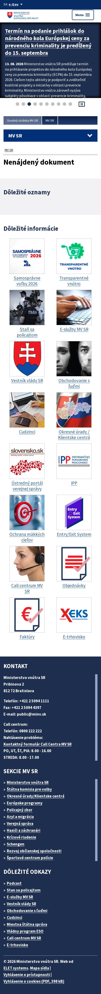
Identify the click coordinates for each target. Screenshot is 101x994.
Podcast (14, 883)
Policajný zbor (19, 809)
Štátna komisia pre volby (29, 789)
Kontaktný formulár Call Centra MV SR (38, 744)
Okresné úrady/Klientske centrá (35, 796)
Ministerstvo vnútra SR (28, 782)
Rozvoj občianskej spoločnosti (34, 850)
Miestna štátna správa (27, 924)
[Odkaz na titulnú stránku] (23, 14)
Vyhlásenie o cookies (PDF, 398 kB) (34, 981)
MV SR (50, 120)
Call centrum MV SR (24, 938)
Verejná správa (20, 823)
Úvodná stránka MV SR (22, 120)
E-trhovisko (17, 944)
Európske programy (25, 803)
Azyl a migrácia (20, 816)
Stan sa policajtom (24, 890)
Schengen (15, 844)
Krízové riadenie (21, 837)
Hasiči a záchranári (23, 830)
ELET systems (16, 968)
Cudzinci (14, 917)
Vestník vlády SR (21, 903)
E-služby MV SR (20, 897)
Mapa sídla (39, 968)
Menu (82, 15)
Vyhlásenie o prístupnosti (27, 974)
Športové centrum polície (30, 857)
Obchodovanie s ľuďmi (27, 910)
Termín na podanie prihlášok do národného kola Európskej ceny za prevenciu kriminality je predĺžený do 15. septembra (48, 41)
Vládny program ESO (25, 931)
